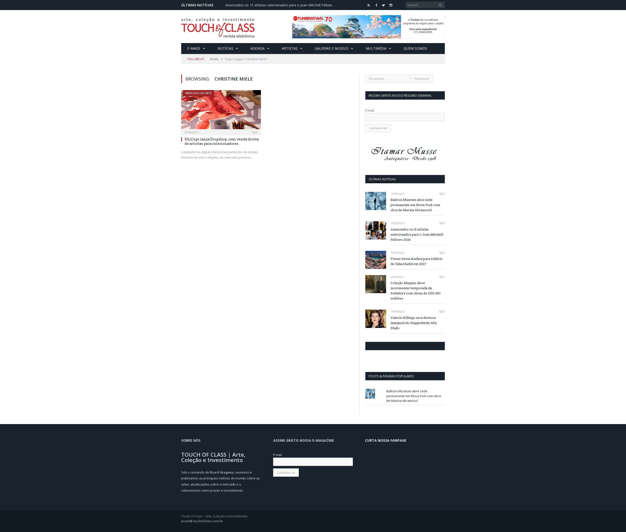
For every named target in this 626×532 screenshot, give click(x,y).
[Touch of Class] (218, 26)
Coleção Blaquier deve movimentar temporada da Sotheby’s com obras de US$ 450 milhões (416, 291)
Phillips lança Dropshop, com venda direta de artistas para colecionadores (222, 141)
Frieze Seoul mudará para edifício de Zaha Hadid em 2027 (417, 261)
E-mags (193, 48)
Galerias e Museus (331, 48)
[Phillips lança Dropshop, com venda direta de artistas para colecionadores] (221, 111)
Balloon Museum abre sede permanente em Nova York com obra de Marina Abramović (415, 204)
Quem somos (415, 48)
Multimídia (376, 48)
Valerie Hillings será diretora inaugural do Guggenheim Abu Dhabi (414, 322)
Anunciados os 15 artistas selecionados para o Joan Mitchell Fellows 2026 (281, 5)
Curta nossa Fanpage (386, 346)
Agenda (257, 48)
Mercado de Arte (198, 93)
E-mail (369, 110)
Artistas (290, 48)
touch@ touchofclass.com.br (202, 521)
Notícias (225, 48)
